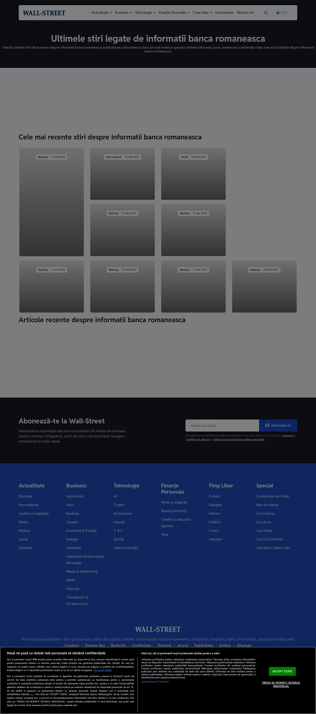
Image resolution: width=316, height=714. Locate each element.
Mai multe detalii (102, 670)
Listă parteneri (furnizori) (155, 681)
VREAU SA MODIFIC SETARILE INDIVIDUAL (281, 684)
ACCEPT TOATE (282, 671)
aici (32, 694)
